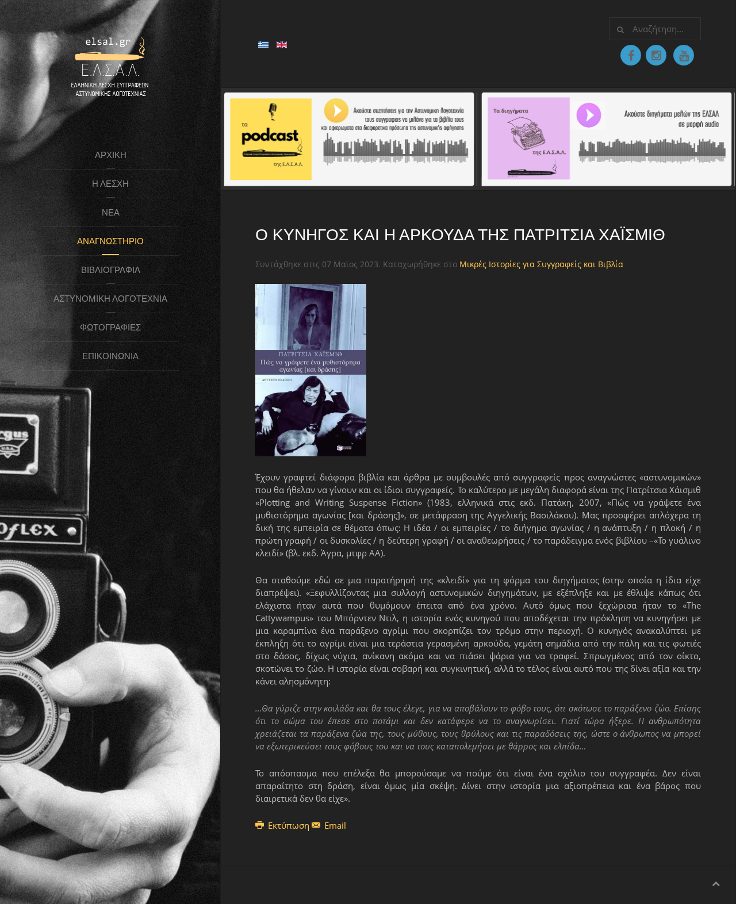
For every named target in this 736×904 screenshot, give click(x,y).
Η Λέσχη (110, 184)
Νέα (111, 212)
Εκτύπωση (289, 825)
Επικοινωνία (110, 356)
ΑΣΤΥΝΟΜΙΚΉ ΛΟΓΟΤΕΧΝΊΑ (110, 298)
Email (334, 825)
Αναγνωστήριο (110, 241)
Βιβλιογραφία (110, 270)
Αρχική (110, 155)
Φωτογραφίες (110, 327)
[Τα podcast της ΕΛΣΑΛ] (349, 138)
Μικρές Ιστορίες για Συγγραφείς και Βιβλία (541, 264)
